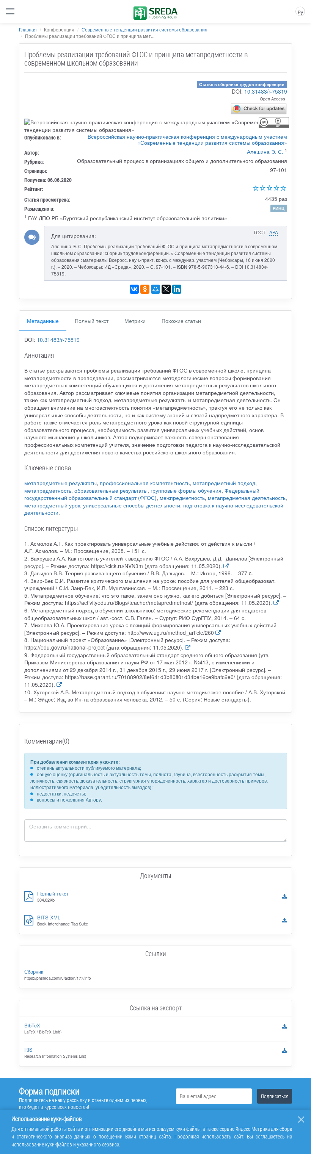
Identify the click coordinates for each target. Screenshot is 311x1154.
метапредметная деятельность (247, 497)
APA (273, 232)
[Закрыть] (301, 1119)
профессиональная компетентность (145, 483)
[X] (166, 289)
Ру (300, 12)
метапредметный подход (224, 483)
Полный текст (91, 320)
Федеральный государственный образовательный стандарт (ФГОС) (141, 494)
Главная (28, 29)
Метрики (135, 320)
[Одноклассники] (144, 289)
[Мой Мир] (155, 289)
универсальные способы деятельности (131, 505)
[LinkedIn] (176, 289)
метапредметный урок (52, 505)
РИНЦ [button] (278, 208)
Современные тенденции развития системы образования (144, 29)
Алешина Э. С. (265, 151)
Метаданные (43, 320)
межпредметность (182, 497)
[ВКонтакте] (134, 289)
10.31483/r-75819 (265, 91)
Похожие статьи (181, 320)
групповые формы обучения (186, 490)
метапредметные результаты (60, 483)
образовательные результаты (111, 490)
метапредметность (47, 490)
